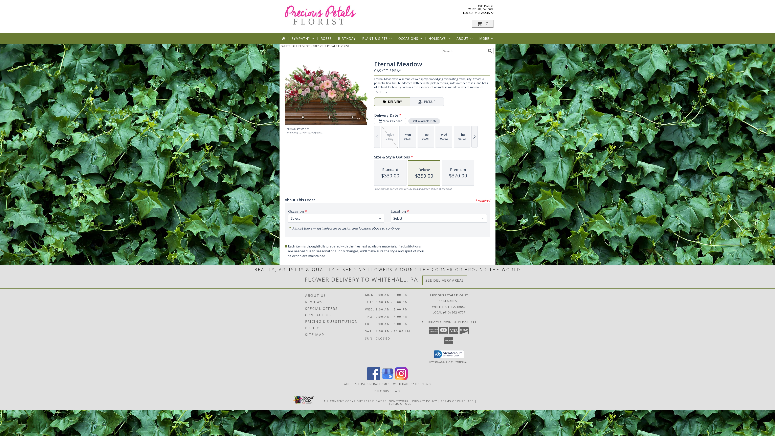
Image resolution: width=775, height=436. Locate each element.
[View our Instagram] (401, 379)
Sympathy (301, 38)
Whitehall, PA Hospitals (412, 384)
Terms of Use (400, 404)
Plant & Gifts (375, 38)
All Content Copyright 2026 (347, 401)
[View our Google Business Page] (387, 379)
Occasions (408, 38)
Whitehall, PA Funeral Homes (367, 384)
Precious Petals (387, 391)
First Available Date (424, 121)
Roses (326, 38)
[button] (482, 24)
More (484, 38)
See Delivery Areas (444, 280)
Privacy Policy (424, 401)
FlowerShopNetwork (390, 401)
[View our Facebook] (373, 379)
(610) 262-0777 (483, 13)
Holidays (437, 38)
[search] (490, 51)
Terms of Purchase (457, 401)
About (463, 38)
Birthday (346, 38)
